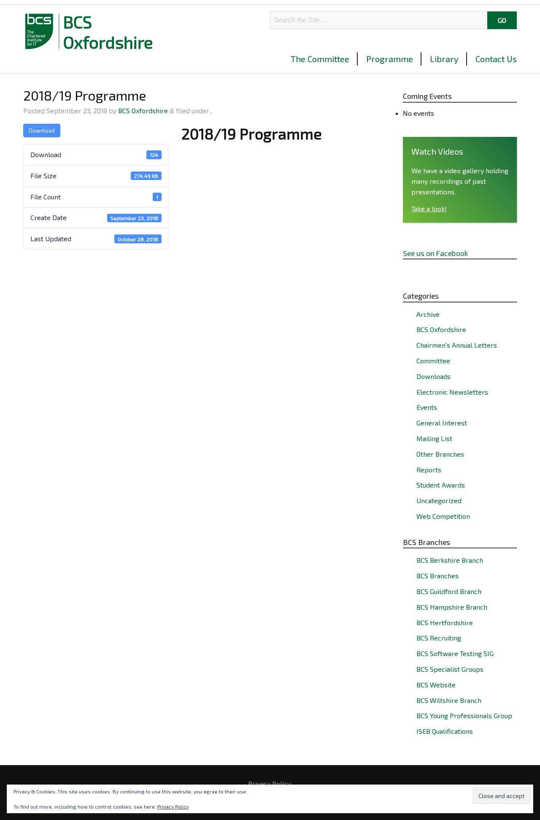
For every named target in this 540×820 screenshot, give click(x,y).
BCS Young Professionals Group (464, 715)
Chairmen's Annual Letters (456, 345)
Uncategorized (439, 500)
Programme (389, 59)
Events (426, 407)
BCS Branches (437, 576)
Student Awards (440, 485)
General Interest (441, 423)
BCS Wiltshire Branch (448, 700)
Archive (428, 314)
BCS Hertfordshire (444, 622)
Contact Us (496, 59)
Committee (433, 361)
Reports (428, 470)
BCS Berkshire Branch (449, 560)
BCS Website (436, 685)
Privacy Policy (269, 783)
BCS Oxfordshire (108, 31)
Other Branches (440, 454)
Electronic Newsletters (452, 392)
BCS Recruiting (438, 638)
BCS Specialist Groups (449, 669)
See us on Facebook (435, 253)
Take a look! (429, 208)
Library (444, 59)
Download (42, 130)
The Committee (320, 59)
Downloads (433, 376)
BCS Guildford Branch (448, 591)
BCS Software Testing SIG (455, 653)
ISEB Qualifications (444, 731)
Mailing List (434, 438)
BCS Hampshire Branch (451, 607)
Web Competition (443, 516)
